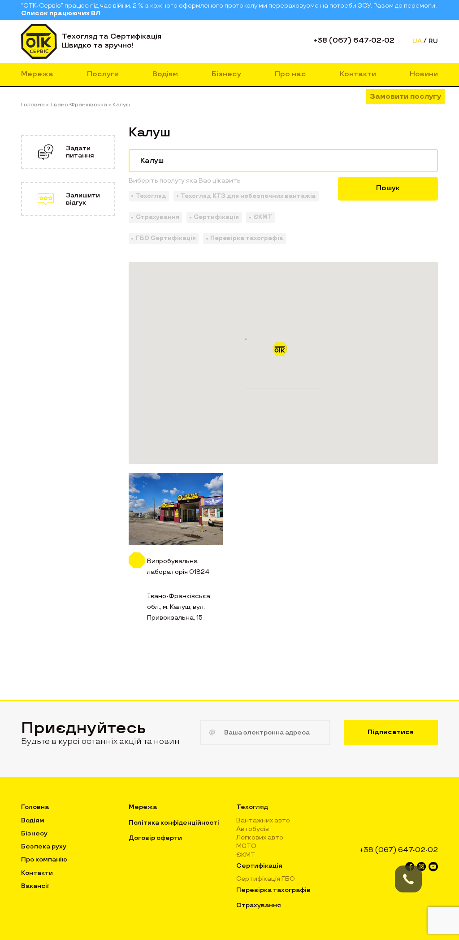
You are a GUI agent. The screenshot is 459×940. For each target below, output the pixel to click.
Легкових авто (259, 837)
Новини (424, 74)
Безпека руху (43, 846)
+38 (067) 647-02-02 (353, 40)
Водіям (165, 74)
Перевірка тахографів (273, 890)
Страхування (258, 905)
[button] (283, 352)
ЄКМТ (245, 855)
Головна (35, 807)
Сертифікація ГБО (265, 879)
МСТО (246, 846)
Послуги (103, 74)
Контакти (358, 74)
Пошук (388, 188)
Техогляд (252, 807)
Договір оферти (155, 838)
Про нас (290, 74)
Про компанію (44, 859)
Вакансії (35, 886)
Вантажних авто (263, 820)
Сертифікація (259, 866)
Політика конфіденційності (174, 822)
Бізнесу (226, 74)
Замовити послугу (405, 96)
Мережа (37, 74)
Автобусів (252, 829)
